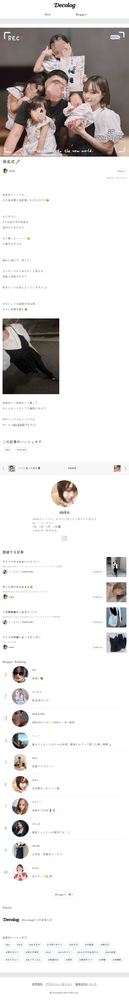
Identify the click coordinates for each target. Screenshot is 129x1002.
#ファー (21, 566)
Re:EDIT (19, 424)
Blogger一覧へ (64, 894)
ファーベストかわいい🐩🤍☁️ (21, 561)
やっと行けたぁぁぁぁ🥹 (18, 587)
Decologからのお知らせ (37, 920)
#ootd (19, 591)
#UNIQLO (8, 617)
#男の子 (105, 944)
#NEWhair (9, 591)
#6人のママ (64, 952)
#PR (19, 944)
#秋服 (59, 566)
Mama (121, 171)
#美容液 (56, 617)
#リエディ (49, 566)
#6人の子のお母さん (88, 952)
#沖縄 (102, 960)
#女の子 (73, 944)
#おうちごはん (33, 960)
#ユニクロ (34, 617)
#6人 (48, 952)
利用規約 (37, 984)
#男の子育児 (32, 952)
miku (64, 512)
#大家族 (89, 944)
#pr (8, 449)
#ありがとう (12, 960)
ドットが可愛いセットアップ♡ (22, 637)
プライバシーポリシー (59, 984)
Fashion (97, 571)
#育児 (69, 960)
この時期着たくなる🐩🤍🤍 (20, 612)
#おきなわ (34, 944)
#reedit (21, 449)
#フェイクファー (35, 566)
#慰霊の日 (53, 960)
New (48, 14)
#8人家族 (111, 952)
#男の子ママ (12, 952)
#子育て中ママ (54, 944)
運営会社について (86, 984)
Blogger (81, 14)
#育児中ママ (85, 960)
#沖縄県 (117, 960)
